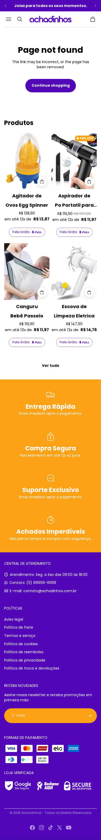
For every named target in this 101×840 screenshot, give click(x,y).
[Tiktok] (50, 827)
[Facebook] (32, 827)
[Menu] (9, 19)
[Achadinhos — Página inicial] (50, 19)
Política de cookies (21, 643)
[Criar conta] (90, 715)
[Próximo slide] (95, 5)
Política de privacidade (24, 660)
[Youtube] (69, 827)
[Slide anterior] (5, 5)
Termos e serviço (19, 635)
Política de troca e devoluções (31, 668)
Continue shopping (51, 85)
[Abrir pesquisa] (19, 19)
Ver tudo (50, 365)
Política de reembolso (24, 652)
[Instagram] (41, 827)
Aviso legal (13, 619)
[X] (59, 827)
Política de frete (18, 627)
